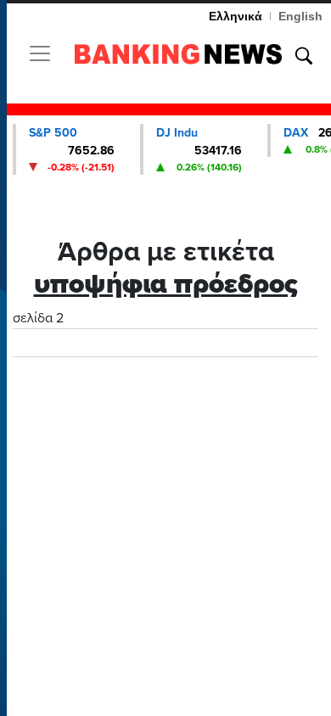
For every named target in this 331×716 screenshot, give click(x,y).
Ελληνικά (235, 16)
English (300, 16)
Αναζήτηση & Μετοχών (304, 56)
